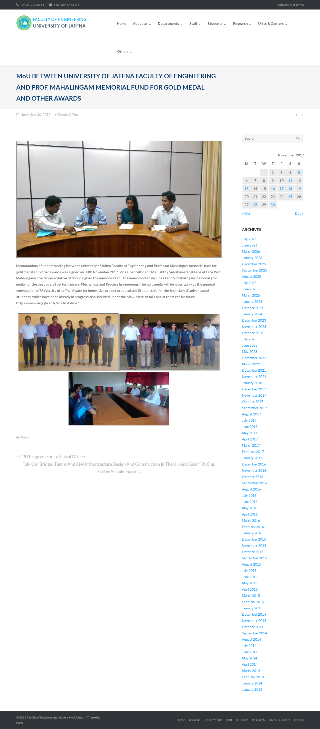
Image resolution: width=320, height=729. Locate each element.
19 (299, 188)
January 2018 (252, 383)
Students (215, 23)
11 (290, 180)
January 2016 (252, 533)
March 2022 (251, 364)
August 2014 (251, 639)
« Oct (246, 213)
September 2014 (254, 633)
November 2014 (254, 621)
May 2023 (249, 352)
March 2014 (251, 671)
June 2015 (250, 577)
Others (122, 51)
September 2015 (254, 558)
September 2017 (254, 408)
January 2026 (252, 258)
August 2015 (251, 564)
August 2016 (251, 489)
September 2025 (254, 270)
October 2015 (252, 552)
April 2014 (250, 664)
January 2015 (252, 608)
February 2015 (253, 602)
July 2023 (249, 339)
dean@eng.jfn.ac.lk (66, 5)
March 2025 (251, 295)
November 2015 (254, 546)
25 (290, 196)
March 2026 (251, 252)
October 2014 (252, 627)
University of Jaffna (291, 5)
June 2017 (250, 427)
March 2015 (251, 596)
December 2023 (254, 320)
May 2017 (249, 433)
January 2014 (252, 683)
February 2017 (253, 452)
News (25, 437)
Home (121, 23)
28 (255, 204)
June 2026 (250, 245)
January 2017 (252, 458)
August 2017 (251, 414)
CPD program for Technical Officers (53, 456)
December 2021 (254, 370)
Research (240, 23)
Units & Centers (271, 23)
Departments (168, 23)
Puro (19, 722)
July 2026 (249, 239)
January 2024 (252, 314)
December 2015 (254, 539)
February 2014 (253, 677)
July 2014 (249, 646)
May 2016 (249, 508)
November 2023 (254, 327)
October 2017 (252, 402)
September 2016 (254, 483)
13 (246, 188)
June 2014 (250, 652)
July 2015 (249, 571)
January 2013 (252, 689)
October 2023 (252, 333)
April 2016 (250, 514)
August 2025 (251, 277)
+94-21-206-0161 (32, 5)
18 (290, 188)
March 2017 (251, 445)
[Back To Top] (308, 717)
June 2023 (250, 345)
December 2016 (254, 464)
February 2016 (253, 527)
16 (273, 188)
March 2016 (251, 521)
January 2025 (252, 302)
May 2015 (249, 583)
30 (273, 204)
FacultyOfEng (68, 115)
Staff (193, 23)
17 (282, 188)
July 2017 (249, 420)
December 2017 (254, 389)
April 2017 (250, 439)
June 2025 (250, 289)
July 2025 (249, 283)
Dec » (299, 213)
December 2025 (254, 264)
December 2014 (254, 614)
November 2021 (254, 377)
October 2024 (252, 308)
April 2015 (250, 589)
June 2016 (250, 502)
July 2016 (249, 496)
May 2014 (249, 658)
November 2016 (254, 470)
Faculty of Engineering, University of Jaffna (55, 717)
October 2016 (252, 477)
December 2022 (254, 358)
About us (140, 23)
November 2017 (254, 395)
